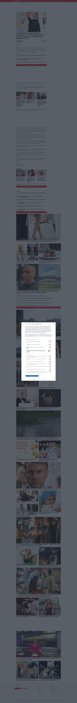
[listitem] (38, 339)
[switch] (49, 341)
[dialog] (38, 351)
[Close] (54, 324)
